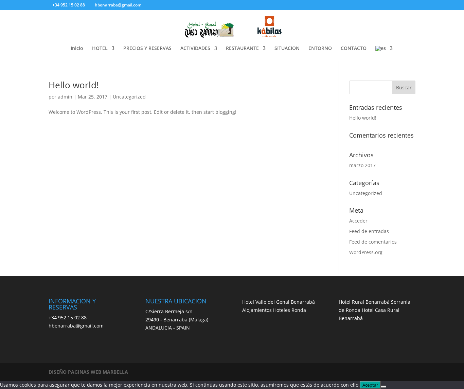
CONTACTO (354, 48)
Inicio (77, 48)
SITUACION (287, 48)
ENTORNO (320, 48)
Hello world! (74, 85)
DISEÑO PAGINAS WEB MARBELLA (88, 372)
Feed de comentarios (373, 241)
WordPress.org (365, 252)
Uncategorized (129, 96)
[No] (383, 387)
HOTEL (100, 48)
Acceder (358, 220)
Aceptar (370, 385)
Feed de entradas (369, 231)
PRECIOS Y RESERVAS (147, 48)
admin (65, 96)
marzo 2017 (362, 165)
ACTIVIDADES (195, 48)
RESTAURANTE (242, 48)
